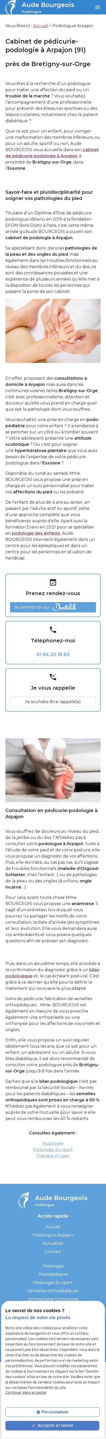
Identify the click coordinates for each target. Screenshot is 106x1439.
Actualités (53, 1243)
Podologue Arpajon (53, 1235)
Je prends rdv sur (32, 607)
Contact (53, 1251)
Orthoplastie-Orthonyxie (53, 1299)
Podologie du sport (53, 1149)
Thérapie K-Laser (53, 1155)
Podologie (53, 1143)
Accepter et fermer (55, 1425)
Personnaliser (55, 1412)
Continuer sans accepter (26, 1392)
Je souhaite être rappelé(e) (53, 701)
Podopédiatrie (53, 1274)
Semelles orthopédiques (53, 1290)
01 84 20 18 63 (52, 654)
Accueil (40, 25)
